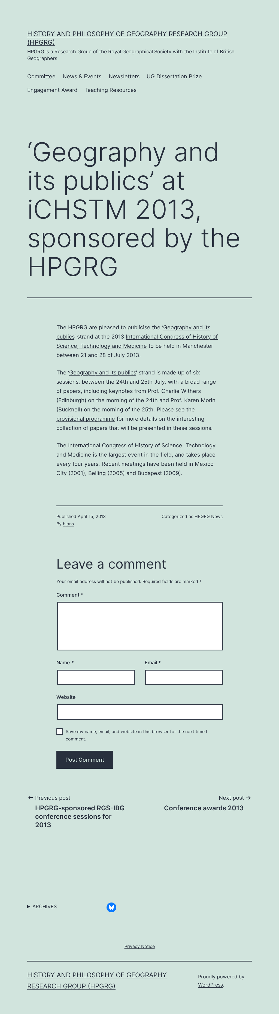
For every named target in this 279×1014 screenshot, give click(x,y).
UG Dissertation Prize (174, 76)
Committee (41, 76)
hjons (68, 523)
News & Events (82, 76)
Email (153, 662)
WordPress (210, 985)
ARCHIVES (44, 906)
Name (65, 662)
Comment (69, 595)
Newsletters (124, 76)
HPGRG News (209, 516)
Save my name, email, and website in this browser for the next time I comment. (136, 735)
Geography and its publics (102, 372)
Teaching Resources (110, 90)
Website (66, 697)
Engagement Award (52, 90)
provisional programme (85, 418)
